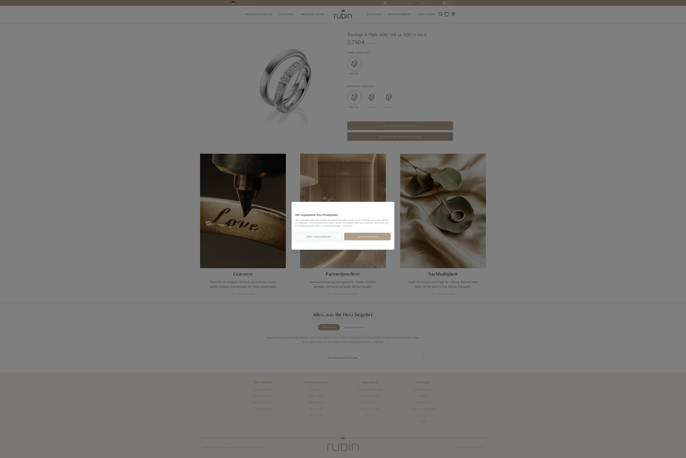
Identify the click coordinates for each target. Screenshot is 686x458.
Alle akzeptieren (367, 236)
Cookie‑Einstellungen (324, 251)
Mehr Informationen (318, 236)
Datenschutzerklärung (302, 251)
